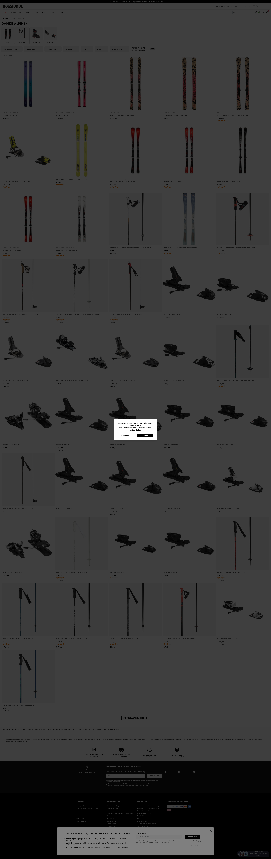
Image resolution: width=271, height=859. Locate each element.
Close (145, 435)
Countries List (126, 435)
